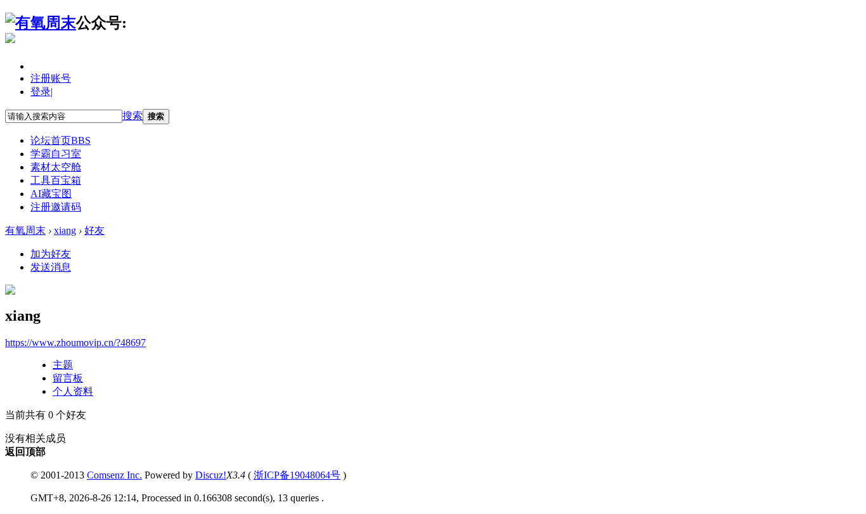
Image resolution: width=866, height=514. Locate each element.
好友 (94, 230)
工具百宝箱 (55, 180)
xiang (65, 230)
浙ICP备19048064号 (297, 475)
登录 (40, 91)
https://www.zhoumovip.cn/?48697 (75, 342)
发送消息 (50, 267)
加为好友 (50, 253)
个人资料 (73, 391)
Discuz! (210, 475)
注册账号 (50, 78)
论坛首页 (60, 140)
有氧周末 (25, 230)
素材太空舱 (55, 167)
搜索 (132, 115)
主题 (63, 364)
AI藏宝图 (51, 193)
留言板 (68, 378)
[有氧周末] (40, 23)
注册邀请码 (55, 207)
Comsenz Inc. (114, 475)
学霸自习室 (55, 153)
